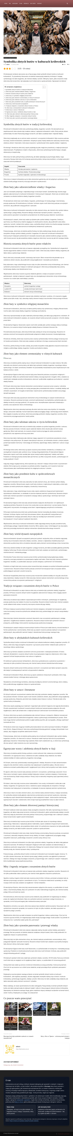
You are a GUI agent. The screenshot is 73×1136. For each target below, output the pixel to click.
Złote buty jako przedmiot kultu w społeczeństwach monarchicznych (25, 101)
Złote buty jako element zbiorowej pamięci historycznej (22, 114)
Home (5, 3)
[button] (67, 3)
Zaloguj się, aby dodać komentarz (13, 1065)
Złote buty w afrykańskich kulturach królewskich (20, 108)
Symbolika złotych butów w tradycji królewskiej (19, 89)
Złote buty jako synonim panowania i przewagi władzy (21, 118)
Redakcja (26, 3)
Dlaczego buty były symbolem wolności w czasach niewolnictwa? (18, 1037)
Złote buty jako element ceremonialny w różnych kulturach (23, 97)
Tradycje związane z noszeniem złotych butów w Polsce (22, 106)
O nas (20, 3)
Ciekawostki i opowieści (23, 1100)
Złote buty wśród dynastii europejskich (17, 103)
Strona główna (7, 9)
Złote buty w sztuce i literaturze (15, 110)
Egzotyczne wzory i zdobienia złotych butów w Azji (20, 112)
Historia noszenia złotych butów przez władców (19, 93)
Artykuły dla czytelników (63, 1134)
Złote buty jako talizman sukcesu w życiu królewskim (21, 99)
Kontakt (39, 3)
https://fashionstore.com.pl (22, 1049)
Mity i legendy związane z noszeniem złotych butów (21, 116)
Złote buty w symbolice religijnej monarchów (18, 95)
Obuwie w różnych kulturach (19, 9)
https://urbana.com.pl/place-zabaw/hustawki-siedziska (24, 1121)
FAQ (10, 3)
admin (8, 64)
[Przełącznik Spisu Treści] (43, 87)
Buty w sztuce (19, 1102)
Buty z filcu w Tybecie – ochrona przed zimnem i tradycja (55, 1037)
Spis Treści (33, 3)
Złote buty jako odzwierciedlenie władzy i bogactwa (20, 91)
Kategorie (15, 3)
